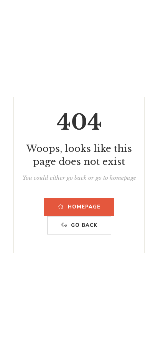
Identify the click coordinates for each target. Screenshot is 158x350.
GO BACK (84, 225)
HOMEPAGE (84, 206)
